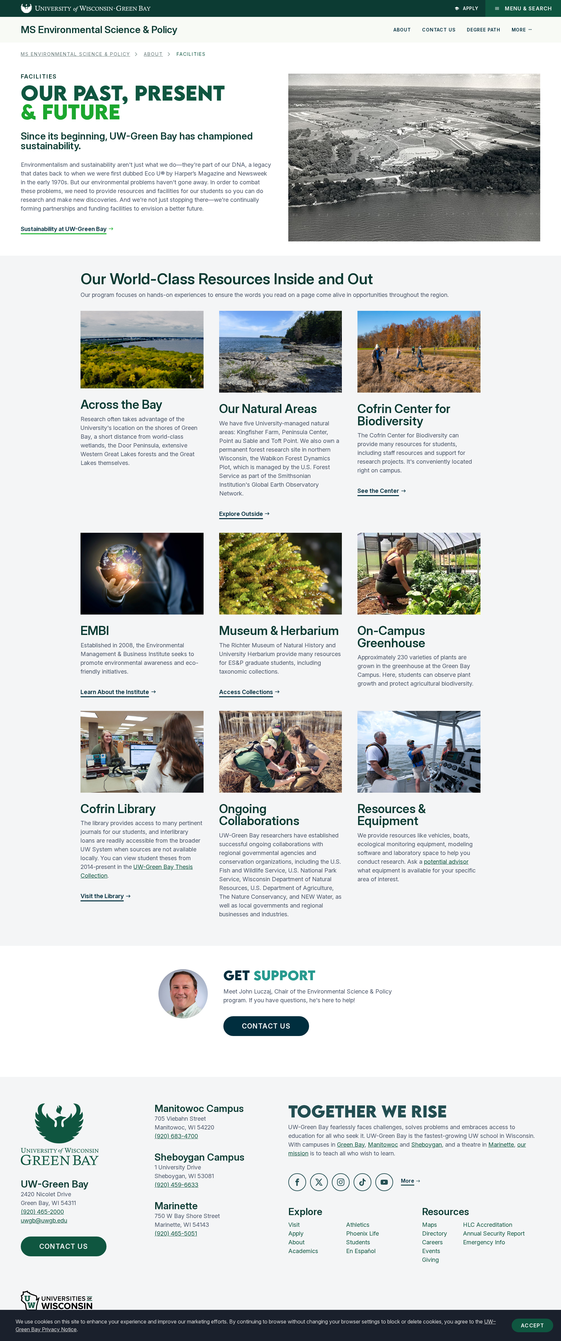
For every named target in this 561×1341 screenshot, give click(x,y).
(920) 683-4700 (176, 1136)
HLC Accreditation (487, 1224)
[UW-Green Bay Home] (75, 8)
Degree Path (483, 29)
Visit (294, 1224)
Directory (434, 1233)
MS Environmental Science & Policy (99, 29)
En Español (361, 1251)
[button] (67, 229)
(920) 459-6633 (176, 1184)
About (402, 29)
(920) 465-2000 (42, 1211)
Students (358, 1242)
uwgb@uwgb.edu (44, 1220)
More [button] (519, 29)
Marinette (501, 1144)
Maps (429, 1224)
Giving (430, 1259)
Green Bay (351, 1144)
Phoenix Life (362, 1233)
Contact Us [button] (266, 1026)
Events (431, 1251)
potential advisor (446, 861)
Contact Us (438, 29)
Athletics (357, 1224)
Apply (471, 8)
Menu (528, 8)
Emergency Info (484, 1242)
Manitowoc (383, 1144)
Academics (303, 1251)
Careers (432, 1242)
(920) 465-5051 (176, 1233)
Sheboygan (426, 1144)
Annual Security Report (494, 1233)
